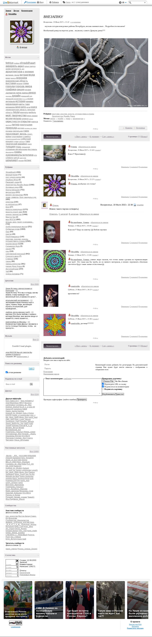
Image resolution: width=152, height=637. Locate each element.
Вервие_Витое (12, 428)
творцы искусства (13, 264)
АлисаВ (22, 426)
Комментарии (27, 11)
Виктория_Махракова (15, 485)
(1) (31, 300)
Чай (7, 271)
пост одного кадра (13, 177)
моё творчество (16, 115)
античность (16, 69)
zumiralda (75, 286)
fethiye (10, 62)
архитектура (14, 71)
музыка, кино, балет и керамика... (20, 222)
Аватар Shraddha (21, 32)
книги (34, 107)
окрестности (13, 121)
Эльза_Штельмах (21, 440)
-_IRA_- (15, 456)
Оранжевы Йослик (13, 436)
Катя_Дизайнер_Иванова (16, 489)
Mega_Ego (23, 417)
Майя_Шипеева (12, 491)
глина (26, 83)
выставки (11, 83)
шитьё (16, 158)
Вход (41, 2)
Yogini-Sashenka (26, 476)
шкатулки (23, 158)
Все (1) (36, 340)
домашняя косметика (14, 99)
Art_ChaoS (10, 529)
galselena (18, 409)
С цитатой (134, 167)
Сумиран (9, 259)
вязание (19, 83)
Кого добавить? (27, 401)
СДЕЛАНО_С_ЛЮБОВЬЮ (16, 535)
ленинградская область (16, 110)
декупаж (8, 96)
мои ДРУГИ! (11, 219)
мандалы (24, 112)
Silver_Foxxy (20, 474)
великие (29, 71)
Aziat (8, 403)
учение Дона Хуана (14, 266)
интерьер (10, 101)
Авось (68, 2)
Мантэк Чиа (10, 217)
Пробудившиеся (12, 237)
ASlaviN (9, 458)
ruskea (16, 63)
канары (29, 101)
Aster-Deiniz (22, 460)
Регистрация (31, 2)
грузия (28, 89)
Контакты (135, 626)
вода (31, 74)
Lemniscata (24, 415)
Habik (24, 409)
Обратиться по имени (89, 214)
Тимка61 (30, 497)
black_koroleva (18, 478)
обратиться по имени (87, 147)
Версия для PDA (135, 624)
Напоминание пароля (51, 374)
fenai (27, 478)
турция (10, 146)
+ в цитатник (75, 22)
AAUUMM (23, 456)
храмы (18, 151)
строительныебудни (13, 139)
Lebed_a (15, 415)
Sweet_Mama (11, 423)
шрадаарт (12, 160)
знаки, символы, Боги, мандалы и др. (21, 197)
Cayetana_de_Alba (23, 405)
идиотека (10, 202)
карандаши (12, 104)
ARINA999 (31, 456)
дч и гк (24, 99)
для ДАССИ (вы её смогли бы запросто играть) (19, 353)
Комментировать (52, 136)
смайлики (67, 378)
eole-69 (32, 407)
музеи (9, 118)
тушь (18, 146)
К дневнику (94, 136)
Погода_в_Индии (13, 495)
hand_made (32, 531)
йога (7, 207)
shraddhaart (27, 62)
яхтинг (27, 160)
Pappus (31, 472)
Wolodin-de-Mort (12, 476)
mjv (18, 481)
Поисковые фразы (27, 575)
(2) (32, 312)
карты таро (24, 104)
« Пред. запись (81, 136)
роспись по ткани (30, 128)
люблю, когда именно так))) (18, 312)
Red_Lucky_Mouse (23, 419)
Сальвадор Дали (13, 246)
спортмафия (17, 137)
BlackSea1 (14, 403)
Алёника (15, 426)
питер (15, 124)
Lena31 (34, 470)
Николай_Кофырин (14, 493)
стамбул (27, 136)
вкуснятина (10, 192)
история (20, 101)
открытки (25, 121)
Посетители (25, 573)
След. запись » (108, 136)
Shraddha (6, 14)
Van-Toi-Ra (29, 474)
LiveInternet (11, 2)
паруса (34, 121)
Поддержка (120, 2)
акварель (11, 66)
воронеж (21, 77)
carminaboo (10, 405)
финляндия (10, 152)
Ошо (8, 232)
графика (11, 89)
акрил (21, 66)
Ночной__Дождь (29, 434)
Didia (24, 464)
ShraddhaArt (11, 172)
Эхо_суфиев (15, 537)
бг (23, 72)
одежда (25, 119)
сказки (8, 249)
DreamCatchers (12, 531)
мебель (32, 112)
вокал (8, 78)
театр (29, 144)
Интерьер (10, 527)
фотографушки (12, 269)
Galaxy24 (9, 409)
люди (16, 112)
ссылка (97, 150)
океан (31, 119)
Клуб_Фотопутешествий (16, 539)
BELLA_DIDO (11, 462)
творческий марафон (16, 144)
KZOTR (9, 415)
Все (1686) (34, 451)
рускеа (9, 131)
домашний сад (26, 96)
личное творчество (14, 214)
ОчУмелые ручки (13, 229)
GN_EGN (9, 466)
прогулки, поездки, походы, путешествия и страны (17, 240)
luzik (31, 478)
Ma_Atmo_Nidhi (12, 417)
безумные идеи (12, 187)
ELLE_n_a (24, 407)
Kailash (26, 468)
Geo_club (23, 531)
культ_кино (28, 527)
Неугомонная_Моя (14, 434)
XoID (31, 423)
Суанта (29, 438)
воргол (13, 78)
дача (18, 93)
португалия (26, 124)
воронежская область (17, 81)
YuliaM (8, 426)
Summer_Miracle (27, 421)
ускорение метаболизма (16, 149)
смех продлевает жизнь (17, 132)
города (10, 86)
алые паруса (30, 66)
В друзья (23, 47)
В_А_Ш (29, 426)
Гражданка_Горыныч (14, 432)
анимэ (8, 69)
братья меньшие (13, 190)
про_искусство (12, 516)
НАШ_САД (18, 527)
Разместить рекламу (135, 628)
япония (21, 160)
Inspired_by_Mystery (14, 413)
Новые (144, 136)
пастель (8, 125)
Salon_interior (11, 549)
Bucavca (27, 403)
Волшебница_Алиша (80, 222)
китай (28, 107)
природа (11, 127)
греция (20, 89)
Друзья (16, 11)
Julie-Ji (26, 413)
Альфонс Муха (12, 180)
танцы (8, 261)
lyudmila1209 (11, 481)
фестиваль (32, 149)
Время (21, 428)
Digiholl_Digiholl (12, 407)
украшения (26, 147)
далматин (11, 93)
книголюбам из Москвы (16, 322)
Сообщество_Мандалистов (17, 520)
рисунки (20, 128)
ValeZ (26, 423)
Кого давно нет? (12, 401)
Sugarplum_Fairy (13, 421)
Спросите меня (12, 256)
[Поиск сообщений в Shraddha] (31, 369)
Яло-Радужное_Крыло (15, 499)
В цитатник (142, 167)
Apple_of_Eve (11, 460)
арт (23, 69)
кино (17, 107)
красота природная (14, 209)
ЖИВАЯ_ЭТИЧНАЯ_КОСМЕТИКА (20, 522)
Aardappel (16, 458)
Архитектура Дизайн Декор (17, 185)
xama (20, 483)
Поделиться (140, 128)
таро (27, 141)
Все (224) (35, 394)
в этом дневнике (14, 372)
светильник (18, 131)
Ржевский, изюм (12, 182)
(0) (17, 291)
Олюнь (74, 147)
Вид (124, 3)
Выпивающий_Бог (13, 430)
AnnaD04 (30, 458)
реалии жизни (12, 244)
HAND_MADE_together (15, 533)
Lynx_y (32, 415)
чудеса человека (13, 274)
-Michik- (9, 456)
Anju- (23, 458)
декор (32, 92)
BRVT (21, 403)
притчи (9, 234)
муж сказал (32, 116)
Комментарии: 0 (23, 356)
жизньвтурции (12, 175)
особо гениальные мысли (16, 227)
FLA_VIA (30, 464)
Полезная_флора (28, 524)
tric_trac (20, 423)
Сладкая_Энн (20, 438)
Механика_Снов (26, 491)
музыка (17, 118)
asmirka (9, 478)
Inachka (21, 411)
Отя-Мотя (26, 436)
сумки (16, 141)
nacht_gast (32, 417)
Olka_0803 (10, 419)
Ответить (125, 167)
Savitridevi (10, 474)
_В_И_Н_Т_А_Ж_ (13, 524)
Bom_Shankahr (23, 462)
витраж (24, 74)
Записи (8, 11)
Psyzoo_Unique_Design (27, 549)
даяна (25, 93)
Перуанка (10, 438)
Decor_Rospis (21, 529)
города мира (23, 86)
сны (7, 251)
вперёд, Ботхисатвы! (14, 195)
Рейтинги (55, 2)
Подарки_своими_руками (16, 497)
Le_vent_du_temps (13, 470)
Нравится (128, 128)
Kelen (31, 413)
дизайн (16, 95)
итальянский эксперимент (17, 300)
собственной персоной (15, 254)
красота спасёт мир (14, 212)
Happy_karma (11, 411)
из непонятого (12, 204)
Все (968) (35, 284)
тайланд (22, 141)
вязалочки (12, 518)
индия (30, 98)
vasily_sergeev (12, 483)
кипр (23, 107)
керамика (10, 107)
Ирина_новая (29, 432)
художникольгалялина (19, 154)
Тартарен (10, 440)
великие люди (12, 75)
